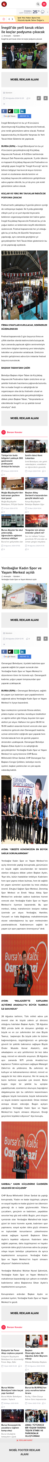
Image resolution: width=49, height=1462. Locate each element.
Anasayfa (7, 36)
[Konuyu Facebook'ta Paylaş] (4, 111)
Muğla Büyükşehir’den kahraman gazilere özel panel (12, 495)
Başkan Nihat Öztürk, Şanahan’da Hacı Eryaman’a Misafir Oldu (32, 19)
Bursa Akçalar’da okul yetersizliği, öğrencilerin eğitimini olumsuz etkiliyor (12, 534)
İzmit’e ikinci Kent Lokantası (33, 457)
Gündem (16, 36)
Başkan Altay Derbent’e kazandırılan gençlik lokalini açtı (36, 495)
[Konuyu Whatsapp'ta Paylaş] (16, 111)
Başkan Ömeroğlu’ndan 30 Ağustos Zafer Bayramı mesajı (36, 1354)
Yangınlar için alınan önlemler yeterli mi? (35, 531)
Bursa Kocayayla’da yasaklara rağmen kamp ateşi (11, 1428)
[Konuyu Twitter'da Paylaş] (10, 111)
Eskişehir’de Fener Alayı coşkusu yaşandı (12, 1352)
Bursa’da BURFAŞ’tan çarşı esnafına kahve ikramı (35, 1390)
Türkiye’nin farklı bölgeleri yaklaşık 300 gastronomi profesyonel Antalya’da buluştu (12, 461)
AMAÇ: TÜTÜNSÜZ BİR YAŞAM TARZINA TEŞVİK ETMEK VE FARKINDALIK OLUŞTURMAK (35, 1430)
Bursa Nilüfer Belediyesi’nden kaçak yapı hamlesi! (12, 1390)
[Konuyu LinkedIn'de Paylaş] (23, 111)
